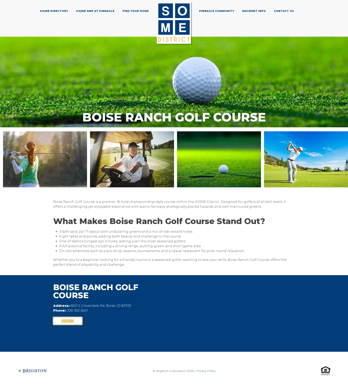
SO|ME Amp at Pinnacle (95, 10)
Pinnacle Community (216, 10)
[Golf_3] (219, 159)
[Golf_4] (306, 159)
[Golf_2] (132, 159)
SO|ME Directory (54, 10)
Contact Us (284, 10)
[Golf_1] (45, 159)
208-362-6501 (77, 310)
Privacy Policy (205, 371)
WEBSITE (68, 321)
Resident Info (254, 10)
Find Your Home (135, 10)
